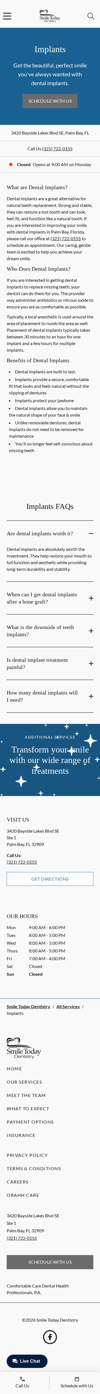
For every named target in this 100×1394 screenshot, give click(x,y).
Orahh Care (23, 1195)
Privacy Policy (27, 1155)
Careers (18, 1181)
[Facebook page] (50, 1337)
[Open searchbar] (91, 16)
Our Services (24, 1081)
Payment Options (30, 1121)
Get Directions (50, 878)
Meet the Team (26, 1095)
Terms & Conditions (34, 1168)
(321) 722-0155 (57, 148)
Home (14, 1068)
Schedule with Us (50, 100)
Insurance (21, 1135)
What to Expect (28, 1108)
